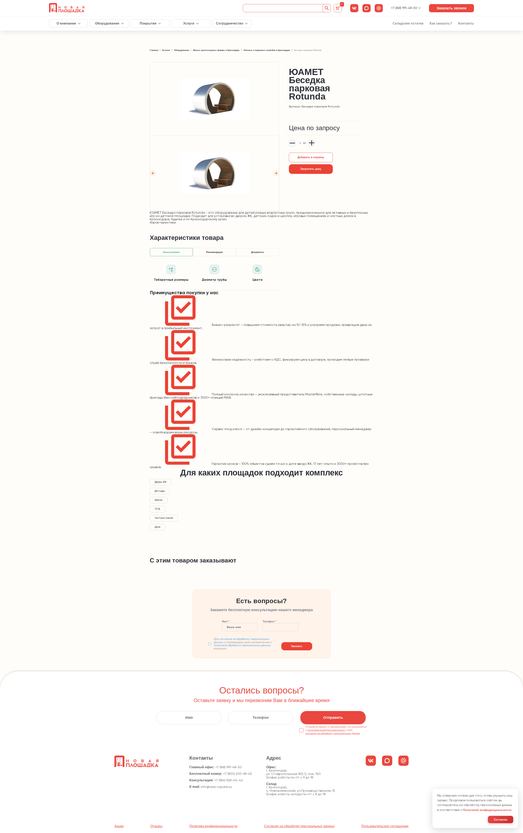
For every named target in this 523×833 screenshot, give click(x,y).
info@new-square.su (216, 787)
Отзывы (156, 826)
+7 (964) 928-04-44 (228, 780)
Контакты (466, 23)
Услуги (188, 23)
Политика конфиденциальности (213, 826)
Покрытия (148, 23)
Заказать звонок (451, 8)
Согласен (500, 819)
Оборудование (107, 23)
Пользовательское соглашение (385, 826)
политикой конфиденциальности (326, 730)
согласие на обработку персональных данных (332, 733)
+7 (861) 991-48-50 (404, 8)
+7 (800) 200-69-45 (237, 774)
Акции (119, 826)
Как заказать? (441, 23)
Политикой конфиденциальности (487, 810)
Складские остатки (408, 23)
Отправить (333, 718)
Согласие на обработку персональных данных (299, 826)
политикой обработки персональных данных (242, 645)
